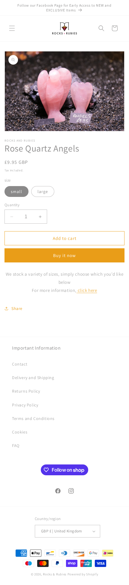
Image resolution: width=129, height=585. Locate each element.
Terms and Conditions (33, 418)
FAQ (16, 445)
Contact (19, 364)
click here (87, 290)
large (43, 191)
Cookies (19, 432)
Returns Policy (26, 391)
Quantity (12, 204)
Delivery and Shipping (33, 377)
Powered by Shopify (83, 574)
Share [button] (16, 308)
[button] (12, 28)
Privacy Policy (25, 405)
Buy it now (64, 255)
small (16, 191)
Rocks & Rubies (55, 574)
